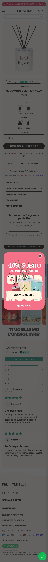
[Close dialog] (40, 256)
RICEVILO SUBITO (24, 295)
